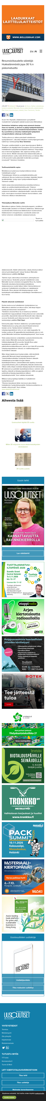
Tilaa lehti (23, 1075)
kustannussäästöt (7, 108)
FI (36, 51)
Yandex (37, 110)
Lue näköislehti (23, 553)
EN (31, 51)
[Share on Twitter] (7, 115)
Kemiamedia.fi (7, 1061)
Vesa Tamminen (29, 110)
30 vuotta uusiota (23, 469)
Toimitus (5, 1029)
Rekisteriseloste (8, 1043)
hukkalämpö (40, 106)
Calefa (33, 106)
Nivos (22, 108)
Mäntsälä (16, 108)
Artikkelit (12, 106)
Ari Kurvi (27, 106)
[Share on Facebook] (3, 115)
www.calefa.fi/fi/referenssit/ (10, 389)
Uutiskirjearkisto (23, 980)
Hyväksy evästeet (9, 1097)
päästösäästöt (38, 108)
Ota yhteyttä (6, 1036)
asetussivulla (39, 1093)
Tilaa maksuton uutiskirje (23, 988)
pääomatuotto (28, 108)
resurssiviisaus (13, 110)
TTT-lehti (5, 1058)
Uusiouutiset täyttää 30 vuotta (23, 422)
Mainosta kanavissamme (23, 1090)
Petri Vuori (5, 110)
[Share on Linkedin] (11, 115)
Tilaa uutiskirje (23, 1082)
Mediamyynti (6, 1033)
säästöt (21, 110)
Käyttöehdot (6, 1040)
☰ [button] (40, 51)
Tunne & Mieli (7, 1065)
